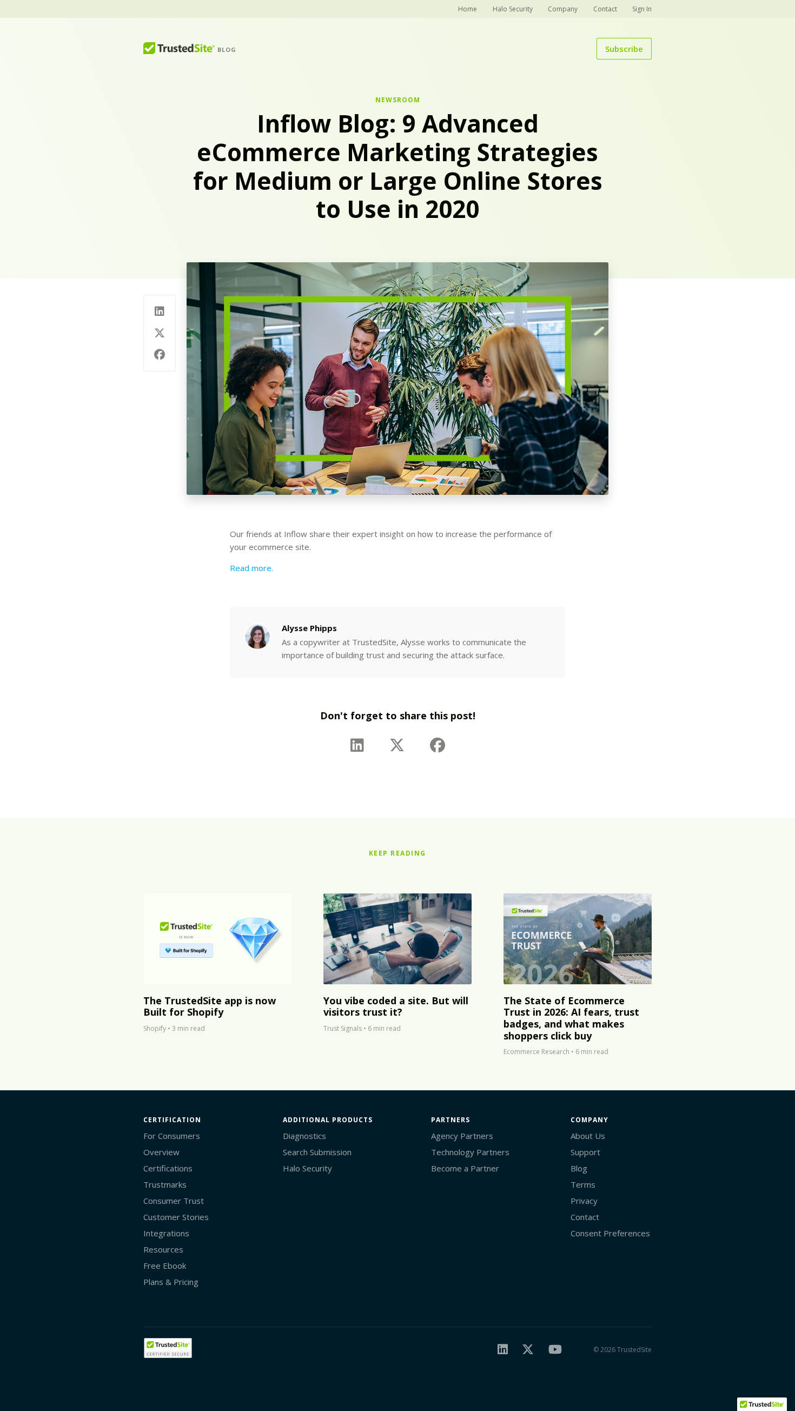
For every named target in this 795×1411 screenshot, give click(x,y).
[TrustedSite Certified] (167, 1348)
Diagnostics (304, 1135)
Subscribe (624, 48)
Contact (605, 9)
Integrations (166, 1233)
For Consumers (171, 1135)
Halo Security (513, 9)
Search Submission (317, 1152)
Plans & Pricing (170, 1281)
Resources (163, 1249)
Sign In (642, 9)
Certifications (168, 1168)
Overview (161, 1152)
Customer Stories (176, 1216)
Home (467, 9)
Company (563, 9)
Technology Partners (470, 1152)
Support (585, 1152)
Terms (583, 1184)
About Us (588, 1135)
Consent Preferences (610, 1233)
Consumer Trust (173, 1200)
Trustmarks (165, 1184)
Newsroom (397, 99)
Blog (579, 1168)
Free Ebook (164, 1265)
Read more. (251, 567)
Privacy (584, 1200)
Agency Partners (462, 1135)
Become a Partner (465, 1168)
